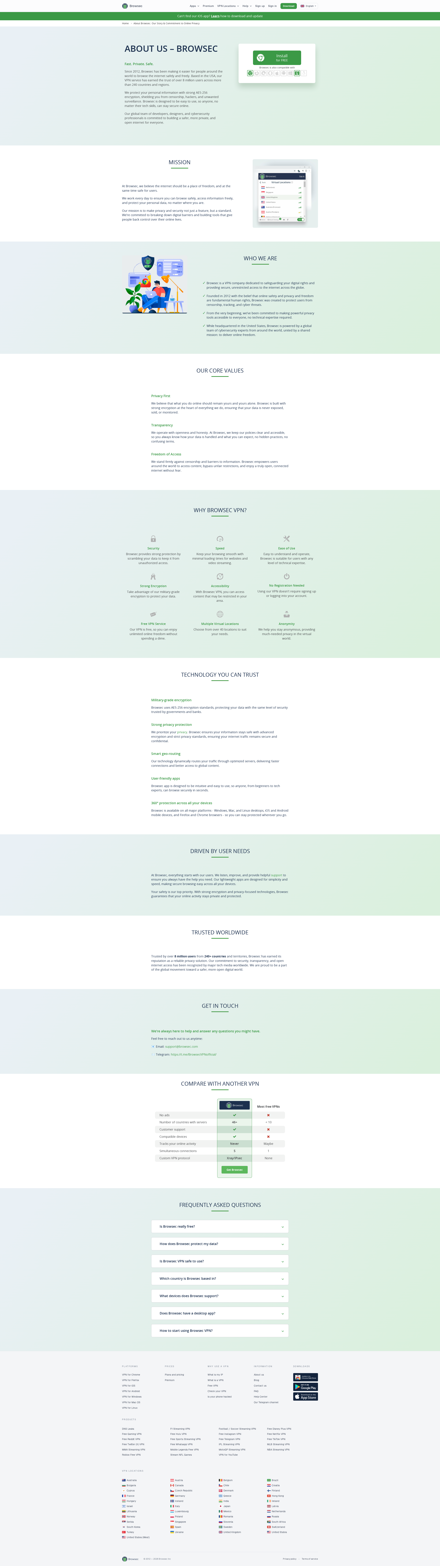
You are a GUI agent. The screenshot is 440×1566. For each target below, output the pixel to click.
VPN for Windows (131, 1396)
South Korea (133, 1527)
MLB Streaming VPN (278, 1444)
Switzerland (278, 1527)
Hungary (131, 1501)
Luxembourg (182, 1511)
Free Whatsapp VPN (181, 1444)
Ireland (275, 1501)
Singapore (180, 1521)
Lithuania (132, 1511)
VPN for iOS (128, 1385)
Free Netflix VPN (276, 1434)
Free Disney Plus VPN (279, 1428)
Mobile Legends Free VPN (184, 1449)
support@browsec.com (181, 1046)
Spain (178, 1527)
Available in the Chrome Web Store (305, 1377)
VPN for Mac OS (131, 1402)
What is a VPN (215, 1380)
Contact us (260, 1385)
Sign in (272, 5)
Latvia (275, 1506)
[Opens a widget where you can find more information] (425, 1560)
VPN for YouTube (228, 1454)
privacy (182, 732)
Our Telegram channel (266, 1402)
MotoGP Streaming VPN (232, 1449)
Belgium (228, 1480)
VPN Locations (226, 5)
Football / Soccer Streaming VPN (237, 1428)
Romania (228, 1516)
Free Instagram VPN (230, 1434)
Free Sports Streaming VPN (185, 1439)
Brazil (275, 1480)
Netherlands (278, 1511)
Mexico (227, 1511)
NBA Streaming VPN (278, 1449)
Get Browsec (235, 1170)
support (276, 875)
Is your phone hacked (220, 1396)
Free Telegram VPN (229, 1439)
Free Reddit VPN (131, 1439)
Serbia (130, 1521)
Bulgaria (131, 1485)
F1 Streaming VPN (180, 1428)
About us (259, 1374)
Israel (130, 1506)
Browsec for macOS (297, 73)
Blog (256, 1380)
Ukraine (179, 1532)
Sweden (227, 1527)
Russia (275, 1516)
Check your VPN (217, 1391)
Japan (226, 1506)
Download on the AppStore (305, 1396)
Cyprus (131, 1490)
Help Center (260, 1396)
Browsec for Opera (270, 73)
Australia (132, 1480)
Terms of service (310, 1559)
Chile (226, 1485)
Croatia (276, 1485)
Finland (276, 1490)
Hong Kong (278, 1495)
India (226, 1501)
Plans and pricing (174, 1374)
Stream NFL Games (181, 1454)
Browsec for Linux (304, 73)
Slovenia (228, 1521)
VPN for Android (131, 1391)
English (310, 6)
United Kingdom (232, 1532)
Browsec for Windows (290, 73)
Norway (131, 1516)
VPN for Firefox (130, 1380)
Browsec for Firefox (257, 73)
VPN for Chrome (131, 1374)
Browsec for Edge (264, 73)
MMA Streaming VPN (133, 1449)
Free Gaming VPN (131, 1434)
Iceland (179, 1501)
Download (288, 6)
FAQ (256, 1391)
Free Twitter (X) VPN (133, 1444)
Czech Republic (183, 1490)
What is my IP (215, 1374)
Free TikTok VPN (276, 1439)
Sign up (260, 5)
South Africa (279, 1521)
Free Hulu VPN (178, 1434)
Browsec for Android (284, 73)
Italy (177, 1506)
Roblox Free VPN (131, 1454)
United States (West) (138, 1537)
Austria (179, 1480)
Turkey (130, 1532)
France (130, 1495)
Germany (180, 1495)
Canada (179, 1485)
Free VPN (213, 1385)
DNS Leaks (128, 1428)
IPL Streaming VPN (229, 1444)
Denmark (228, 1490)
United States (279, 1532)
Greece (227, 1495)
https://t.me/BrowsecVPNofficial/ (193, 1054)
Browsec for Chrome (250, 73)
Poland (179, 1516)
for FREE (282, 57)
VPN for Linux (130, 1407)
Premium (208, 5)
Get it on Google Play (305, 1387)
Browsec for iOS (277, 73)
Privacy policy (289, 1559)
